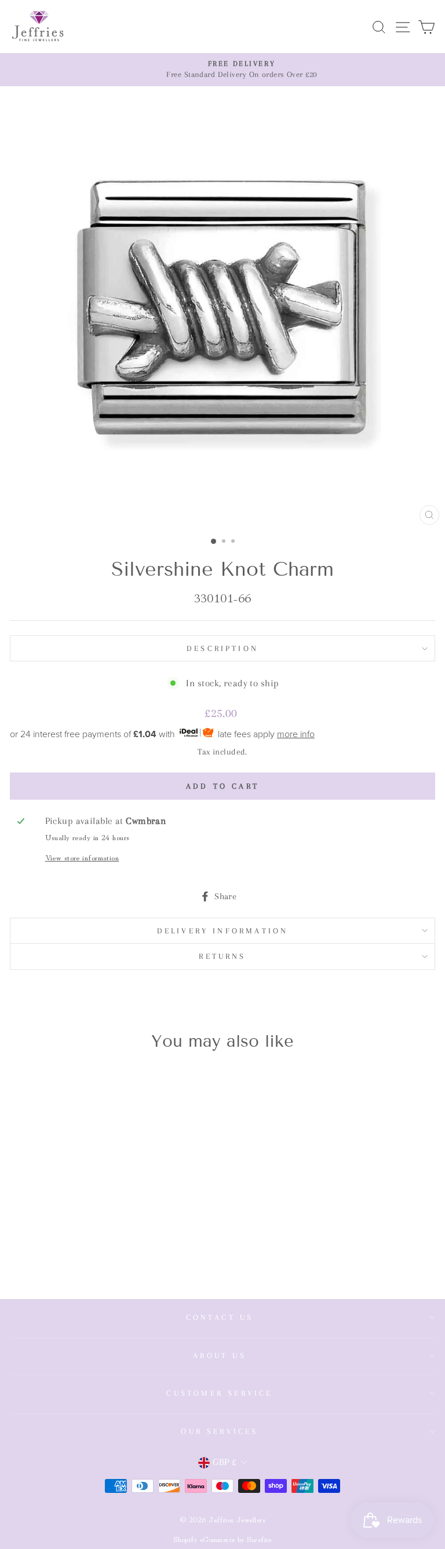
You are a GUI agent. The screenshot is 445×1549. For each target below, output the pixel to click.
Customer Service (219, 1393)
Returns (222, 956)
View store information (82, 857)
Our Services (219, 1431)
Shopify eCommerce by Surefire (222, 1538)
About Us (219, 1355)
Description (222, 648)
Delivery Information (223, 930)
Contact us (220, 1317)
